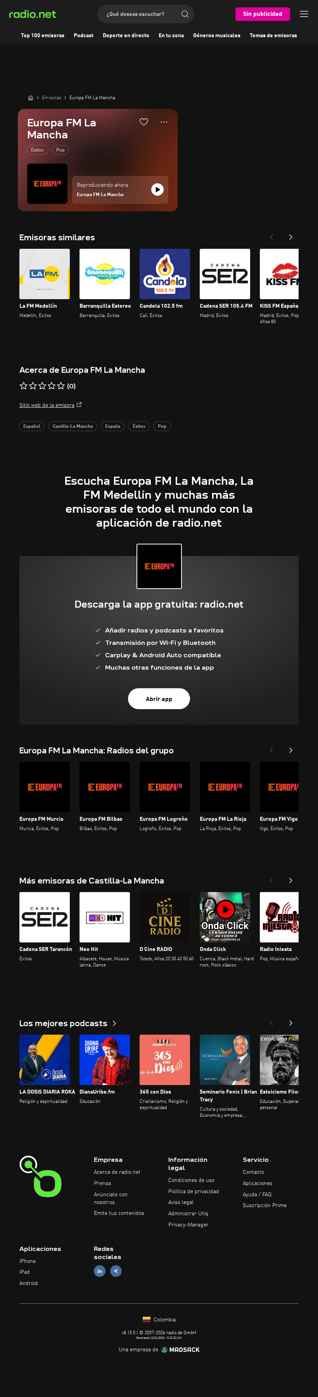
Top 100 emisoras (42, 35)
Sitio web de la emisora (46, 405)
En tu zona (171, 35)
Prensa (102, 1183)
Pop (60, 150)
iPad (24, 1272)
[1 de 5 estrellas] (23, 386)
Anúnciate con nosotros (111, 1198)
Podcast (83, 35)
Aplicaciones (257, 1183)
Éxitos (37, 150)
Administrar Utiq (188, 1213)
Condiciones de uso (191, 1180)
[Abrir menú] (304, 14)
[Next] (291, 235)
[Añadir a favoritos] (144, 121)
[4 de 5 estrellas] (51, 386)
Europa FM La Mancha (100, 195)
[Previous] (271, 235)
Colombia (164, 1320)
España (112, 426)
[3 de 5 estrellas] (42, 386)
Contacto (253, 1172)
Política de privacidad (193, 1191)
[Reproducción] (157, 189)
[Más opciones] (163, 122)
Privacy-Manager (188, 1225)
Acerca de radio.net (117, 1172)
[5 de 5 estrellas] (61, 386)
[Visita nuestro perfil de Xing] (116, 1271)
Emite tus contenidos (119, 1213)
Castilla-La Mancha (73, 426)
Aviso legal (181, 1202)
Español (31, 426)
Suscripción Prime (265, 1205)
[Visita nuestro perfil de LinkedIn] (100, 1271)
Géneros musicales (216, 35)
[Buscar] (185, 14)
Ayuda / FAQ (257, 1194)
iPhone (27, 1261)
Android (28, 1283)
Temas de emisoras (273, 35)
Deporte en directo (126, 35)
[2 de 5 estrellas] (33, 386)
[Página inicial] (31, 98)
